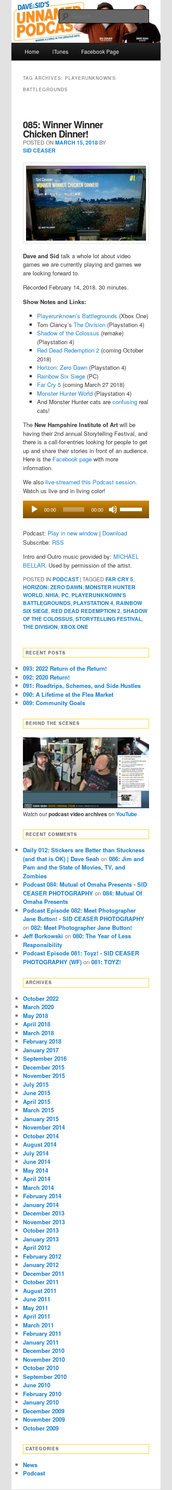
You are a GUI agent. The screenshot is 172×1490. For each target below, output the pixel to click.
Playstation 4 (93, 603)
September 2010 (45, 1376)
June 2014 (36, 1161)
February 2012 (42, 1256)
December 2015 (43, 1067)
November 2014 (44, 1127)
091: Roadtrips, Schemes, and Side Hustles (82, 685)
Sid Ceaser (39, 150)
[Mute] (112, 509)
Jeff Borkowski (43, 936)
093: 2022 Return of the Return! (65, 668)
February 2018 (42, 1041)
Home (32, 51)
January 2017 (41, 1050)
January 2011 (41, 1342)
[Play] (34, 509)
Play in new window (72, 533)
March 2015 (38, 1110)
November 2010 (44, 1359)
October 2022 (41, 998)
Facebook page (72, 459)
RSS (58, 542)
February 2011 (42, 1333)
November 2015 (44, 1075)
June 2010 (36, 1385)
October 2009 (41, 1428)
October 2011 (41, 1282)
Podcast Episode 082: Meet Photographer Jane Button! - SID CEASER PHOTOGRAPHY (83, 914)
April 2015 (36, 1101)
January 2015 (41, 1119)
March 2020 (38, 1007)
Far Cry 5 (49, 384)
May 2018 (35, 1015)
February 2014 (42, 1196)
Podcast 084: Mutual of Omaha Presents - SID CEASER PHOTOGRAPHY (85, 888)
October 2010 (41, 1368)
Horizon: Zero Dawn (62, 367)
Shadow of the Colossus (68, 333)
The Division (89, 324)
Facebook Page (100, 51)
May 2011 (35, 1308)
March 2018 (38, 1033)
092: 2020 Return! (46, 677)
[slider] (132, 508)
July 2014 (36, 1153)
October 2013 (41, 1230)
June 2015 (36, 1093)
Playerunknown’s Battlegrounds (77, 316)
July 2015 (36, 1084)
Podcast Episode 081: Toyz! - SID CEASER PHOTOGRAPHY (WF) (81, 957)
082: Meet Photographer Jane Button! (81, 927)
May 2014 (35, 1170)
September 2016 (45, 1058)
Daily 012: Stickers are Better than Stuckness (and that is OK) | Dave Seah (84, 854)
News (30, 1464)
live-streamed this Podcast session (90, 482)
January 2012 (41, 1264)
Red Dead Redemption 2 (68, 350)
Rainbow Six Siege (61, 376)
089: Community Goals (54, 703)
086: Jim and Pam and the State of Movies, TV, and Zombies (83, 867)
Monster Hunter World (65, 393)
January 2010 (41, 1402)
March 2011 (38, 1325)
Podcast (65, 579)
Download (114, 533)
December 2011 (43, 1273)
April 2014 (36, 1178)
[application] (86, 509)
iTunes (60, 51)
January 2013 (41, 1239)
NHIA (52, 595)
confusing (124, 402)
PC (65, 595)
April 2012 (36, 1247)
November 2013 (44, 1222)
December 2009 (43, 1411)
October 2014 (41, 1136)
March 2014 (38, 1187)
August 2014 (39, 1144)
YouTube (126, 814)
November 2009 (44, 1419)
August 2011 (39, 1290)
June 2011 (36, 1299)
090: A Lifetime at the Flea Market (68, 694)
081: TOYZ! (106, 962)
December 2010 (43, 1350)
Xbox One (74, 627)
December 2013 (43, 1213)
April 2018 (36, 1024)
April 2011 (36, 1316)
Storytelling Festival (108, 619)
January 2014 (41, 1204)
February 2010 (42, 1394)
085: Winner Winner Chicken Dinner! (63, 129)
